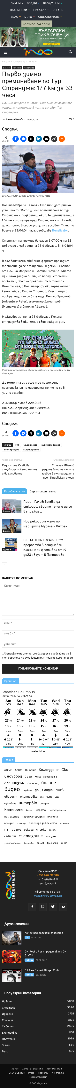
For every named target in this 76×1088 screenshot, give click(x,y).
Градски (39, 10)
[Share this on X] (31, 139)
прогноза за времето (43, 823)
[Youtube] (63, 907)
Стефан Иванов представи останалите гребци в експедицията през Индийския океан (57, 472)
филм (40, 843)
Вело (14, 17)
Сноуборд (13, 777)
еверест (10, 797)
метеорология (58, 810)
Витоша (30, 770)
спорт (52, 830)
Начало (6, 61)
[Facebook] (32, 907)
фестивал (29, 843)
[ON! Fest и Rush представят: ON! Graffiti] (11, 956)
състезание (31, 836)
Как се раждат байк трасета (44, 933)
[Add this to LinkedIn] (39, 139)
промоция (64, 823)
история (44, 803)
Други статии (16, 924)
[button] (70, 52)
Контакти (58, 1073)
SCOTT (18, 770)
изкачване (10, 803)
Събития (8, 1026)
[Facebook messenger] (23, 139)
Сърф (28, 777)
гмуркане (27, 790)
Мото (28, 17)
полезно (9, 823)
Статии (7, 1020)
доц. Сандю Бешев (49, 790)
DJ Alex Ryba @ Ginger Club (42, 970)
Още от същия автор (43, 491)
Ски (64, 770)
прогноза (21, 823)
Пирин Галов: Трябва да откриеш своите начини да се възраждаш (47, 507)
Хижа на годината (46, 777)
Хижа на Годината (36, 24)
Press (31, 1073)
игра (57, 797)
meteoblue (38, 751)
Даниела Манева (14, 119)
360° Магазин (54, 1068)
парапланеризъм (33, 817)
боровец (33, 783)
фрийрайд (52, 843)
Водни (32, 3)
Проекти (43, 1073)
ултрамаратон (31, 449)
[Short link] (54, 139)
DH (27, 937)
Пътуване (9, 1039)
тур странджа (11, 449)
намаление (11, 817)
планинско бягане (51, 445)
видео (12, 789)
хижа (64, 843)
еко (42, 797)
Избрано (17, 68)
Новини (29, 960)
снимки (41, 830)
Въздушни (51, 3)
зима (49, 797)
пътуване (12, 830)
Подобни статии (14, 491)
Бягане (58, 10)
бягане (48, 783)
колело (29, 810)
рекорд (29, 830)
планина (52, 816)
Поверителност (38, 1077)
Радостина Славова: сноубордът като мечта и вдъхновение (19, 470)
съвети (10, 836)
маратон (41, 810)
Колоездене (49, 770)
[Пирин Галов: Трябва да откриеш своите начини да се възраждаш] (11, 506)
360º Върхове (17, 1073)
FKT (17, 445)
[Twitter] (53, 907)
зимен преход (30, 445)
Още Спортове (48, 17)
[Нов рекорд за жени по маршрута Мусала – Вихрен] (11, 526)
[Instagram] (43, 907)
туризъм (50, 836)
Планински (18, 10)
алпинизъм (14, 783)
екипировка (28, 797)
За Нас (15, 1068)
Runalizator (60, 231)
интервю (28, 803)
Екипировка (9, 1033)
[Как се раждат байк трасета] (11, 938)
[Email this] (46, 139)
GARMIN (8, 770)
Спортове (29, 68)
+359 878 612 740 (48, 875)
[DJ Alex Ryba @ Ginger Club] (11, 975)
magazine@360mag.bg (48, 896)
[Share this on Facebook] (15, 139)
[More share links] (62, 139)
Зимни (16, 3)
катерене (13, 810)
